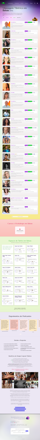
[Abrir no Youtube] (34, 22)
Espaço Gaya (5, 277)
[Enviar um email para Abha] (32, 136)
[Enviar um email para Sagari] (32, 92)
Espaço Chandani (18, 286)
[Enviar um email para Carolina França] (28, 31)
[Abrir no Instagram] (30, 31)
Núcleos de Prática (13, 425)
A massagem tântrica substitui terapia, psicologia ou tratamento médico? (27, 348)
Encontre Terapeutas (13, 424)
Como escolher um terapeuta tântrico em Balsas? (11, 345)
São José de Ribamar (21, 309)
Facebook (11, 302)
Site (24, 250)
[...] (20, 120)
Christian (34, 261)
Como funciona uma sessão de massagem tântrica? (11, 348)
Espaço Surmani (17, 267)
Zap (26, 432)
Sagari (9, 260)
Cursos (22, 3)
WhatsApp (20, 273)
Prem (8, 301)
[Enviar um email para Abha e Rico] (32, 39)
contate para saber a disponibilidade (29, 24)
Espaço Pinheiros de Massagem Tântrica (18, 296)
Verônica (21, 300)
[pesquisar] (34, 4)
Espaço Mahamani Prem (7, 286)
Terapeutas (17, 3)
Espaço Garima (29, 286)
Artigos (31, 3)
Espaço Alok (17, 255)
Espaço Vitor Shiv (30, 277)
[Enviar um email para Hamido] (32, 22)
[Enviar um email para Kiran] (32, 119)
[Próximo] (20, 334)
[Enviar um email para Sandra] (32, 171)
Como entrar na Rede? (24, 425)
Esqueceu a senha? (16, 432)
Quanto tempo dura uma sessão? (8, 349)
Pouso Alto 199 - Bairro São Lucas (20, 248)
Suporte (24, 432)
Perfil (26, 22)
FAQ (3, 17)
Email (17, 250)
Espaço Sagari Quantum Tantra (7, 256)
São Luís (25, 309)
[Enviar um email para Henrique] (32, 75)
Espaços (26, 3)
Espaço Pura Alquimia (18, 277)
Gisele (21, 281)
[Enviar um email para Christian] (32, 127)
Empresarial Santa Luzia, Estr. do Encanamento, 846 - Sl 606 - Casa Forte (32, 260)
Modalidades (10, 3)
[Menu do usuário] (37, 4)
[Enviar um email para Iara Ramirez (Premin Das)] (32, 154)
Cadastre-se (20, 432)
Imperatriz (17, 309)
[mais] (18, 50)
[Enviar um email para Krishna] (32, 110)
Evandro (9, 271)
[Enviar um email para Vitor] (32, 180)
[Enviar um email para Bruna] (32, 83)
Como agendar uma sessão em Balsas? (26, 350)
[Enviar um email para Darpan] (32, 145)
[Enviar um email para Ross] (32, 57)
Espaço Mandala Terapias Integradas (31, 256)
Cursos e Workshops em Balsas (20, 410)
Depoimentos (19, 17)
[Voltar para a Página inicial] (3, 3)
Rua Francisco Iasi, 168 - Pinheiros (20, 299)
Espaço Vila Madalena (6, 267)
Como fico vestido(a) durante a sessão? (26, 346)
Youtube (36, 250)
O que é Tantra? (18, 425)
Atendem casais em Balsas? (25, 345)
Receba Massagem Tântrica (20, 424)
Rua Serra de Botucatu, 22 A (31, 248)
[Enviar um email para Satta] (32, 48)
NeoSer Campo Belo (30, 267)
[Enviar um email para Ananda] (32, 66)
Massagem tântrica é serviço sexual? (9, 346)
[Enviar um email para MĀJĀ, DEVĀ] (32, 162)
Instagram (20, 250)
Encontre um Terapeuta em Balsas (20, 407)
